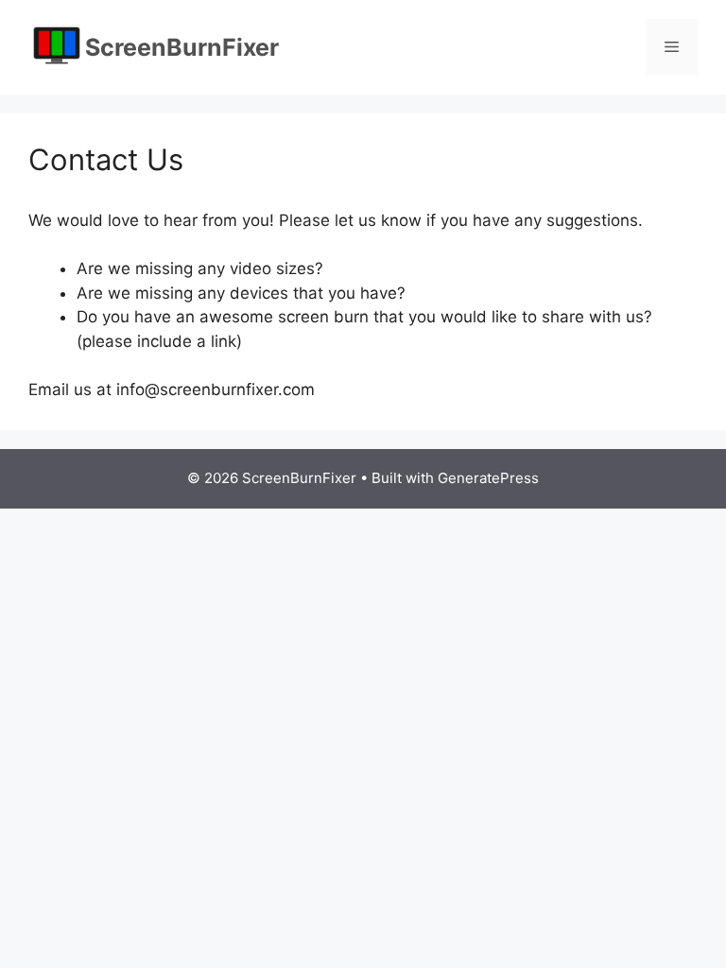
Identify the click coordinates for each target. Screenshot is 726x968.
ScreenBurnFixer (182, 47)
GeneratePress (488, 478)
